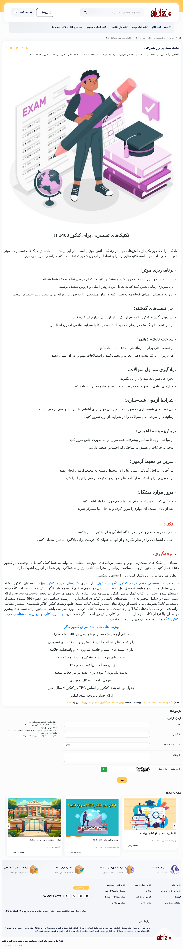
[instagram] (80, 896)
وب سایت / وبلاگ (171, 745)
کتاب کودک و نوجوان (96, 27)
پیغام (175, 755)
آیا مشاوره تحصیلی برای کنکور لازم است (158, 833)
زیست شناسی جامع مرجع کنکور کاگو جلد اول (134, 583)
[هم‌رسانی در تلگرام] (16, 48)
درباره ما (55, 27)
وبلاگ (64, 27)
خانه (166, 27)
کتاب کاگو (156, 27)
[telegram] (86, 896)
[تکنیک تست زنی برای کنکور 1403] (164, 937)
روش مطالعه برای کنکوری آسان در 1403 (150, 38)
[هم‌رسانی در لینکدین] (22, 48)
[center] (85, 12)
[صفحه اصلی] (180, 38)
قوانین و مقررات (143, 897)
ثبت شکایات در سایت (115, 897)
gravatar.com (16, 730)
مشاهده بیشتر (133, 845)
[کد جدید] (104, 769)
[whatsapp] (74, 896)
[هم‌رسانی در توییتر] (11, 48)
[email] (68, 896)
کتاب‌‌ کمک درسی (140, 27)
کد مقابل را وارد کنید (168, 769)
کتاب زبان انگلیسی (119, 27)
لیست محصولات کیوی (114, 891)
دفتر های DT (76, 27)
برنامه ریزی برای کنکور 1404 (105, 840)
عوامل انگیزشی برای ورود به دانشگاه (45, 840)
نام (179, 724)
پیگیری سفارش (118, 903)
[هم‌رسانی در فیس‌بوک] (6, 48)
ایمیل (175, 734)
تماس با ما (146, 903)
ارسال (122, 780)
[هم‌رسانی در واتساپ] (27, 48)
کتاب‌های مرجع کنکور (63, 583)
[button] (175, 826)
